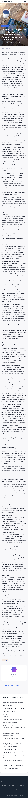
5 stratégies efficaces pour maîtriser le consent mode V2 (13, 761)
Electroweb (6, 1)
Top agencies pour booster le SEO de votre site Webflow (13, 756)
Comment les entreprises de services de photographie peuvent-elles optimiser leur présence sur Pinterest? (12, 733)
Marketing (5, 26)
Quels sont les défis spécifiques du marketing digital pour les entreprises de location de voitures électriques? (13, 704)
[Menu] (25, 1)
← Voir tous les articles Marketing (10, 685)
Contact (18, 789)
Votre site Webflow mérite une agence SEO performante (12, 715)
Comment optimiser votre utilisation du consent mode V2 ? (13, 739)
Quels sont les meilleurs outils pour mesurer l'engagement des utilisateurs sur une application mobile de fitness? (13, 721)
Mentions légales (11, 789)
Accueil (3, 48)
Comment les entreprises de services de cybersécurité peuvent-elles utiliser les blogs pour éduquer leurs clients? (13, 751)
